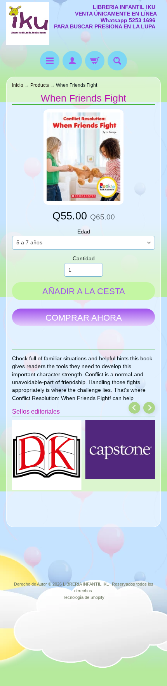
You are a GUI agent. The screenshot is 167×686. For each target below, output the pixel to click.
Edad (83, 232)
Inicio (17, 85)
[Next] (149, 408)
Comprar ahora (83, 318)
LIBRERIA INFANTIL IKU (86, 584)
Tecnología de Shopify (83, 597)
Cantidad (84, 258)
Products (39, 85)
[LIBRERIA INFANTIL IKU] (27, 23)
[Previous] (134, 408)
